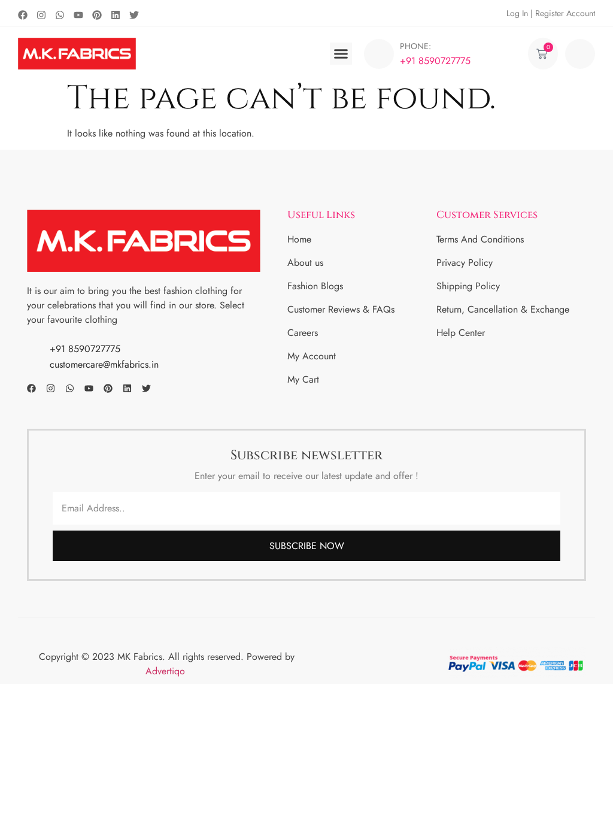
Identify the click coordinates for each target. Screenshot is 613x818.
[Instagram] (41, 15)
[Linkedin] (115, 15)
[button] (341, 54)
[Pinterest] (97, 15)
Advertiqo (166, 671)
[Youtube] (78, 15)
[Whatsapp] (60, 15)
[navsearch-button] (580, 54)
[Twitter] (134, 15)
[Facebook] (23, 15)
